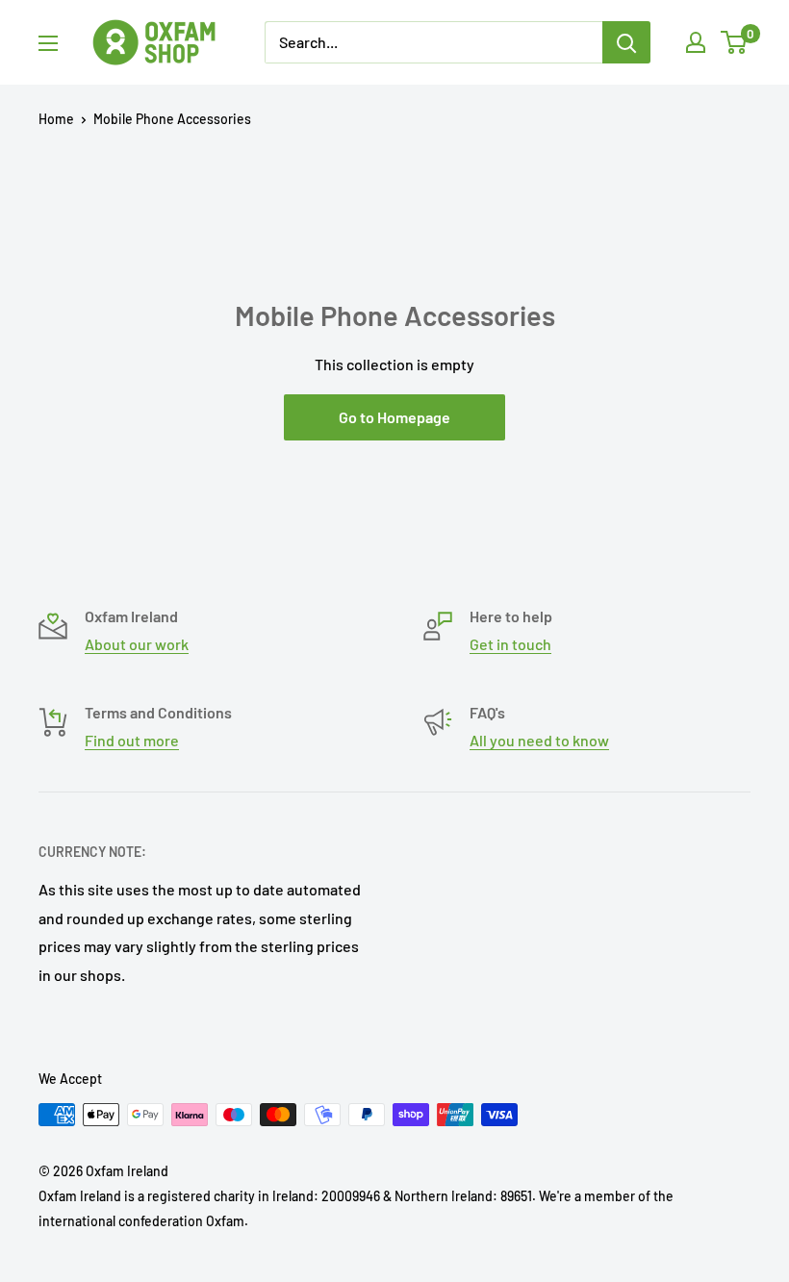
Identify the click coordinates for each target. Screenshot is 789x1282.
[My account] (695, 42)
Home (56, 119)
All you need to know (539, 740)
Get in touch (510, 644)
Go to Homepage (394, 417)
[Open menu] (48, 43)
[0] (735, 42)
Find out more (132, 740)
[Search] (626, 42)
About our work (137, 644)
